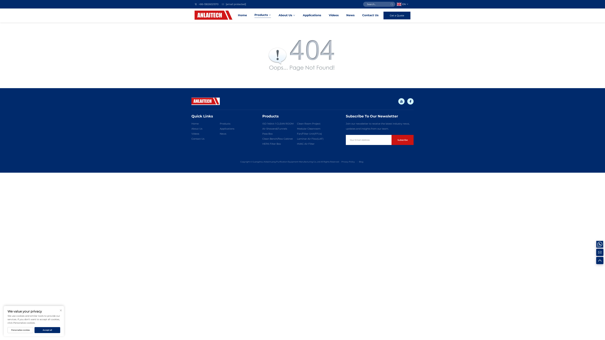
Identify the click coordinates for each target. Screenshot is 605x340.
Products (261, 15)
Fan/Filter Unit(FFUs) (309, 133)
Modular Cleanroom (308, 128)
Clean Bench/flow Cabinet (277, 138)
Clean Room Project (308, 123)
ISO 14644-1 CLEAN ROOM (278, 123)
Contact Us (370, 15)
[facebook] (410, 101)
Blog (361, 162)
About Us (285, 15)
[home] (214, 15)
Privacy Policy (348, 162)
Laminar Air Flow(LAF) (310, 138)
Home (242, 15)
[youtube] (401, 101)
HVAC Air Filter (305, 143)
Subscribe (403, 140)
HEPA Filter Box (271, 143)
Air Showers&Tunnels (274, 128)
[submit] (391, 4)
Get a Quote (397, 15)
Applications (312, 15)
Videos (334, 15)
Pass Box (267, 133)
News (350, 15)
